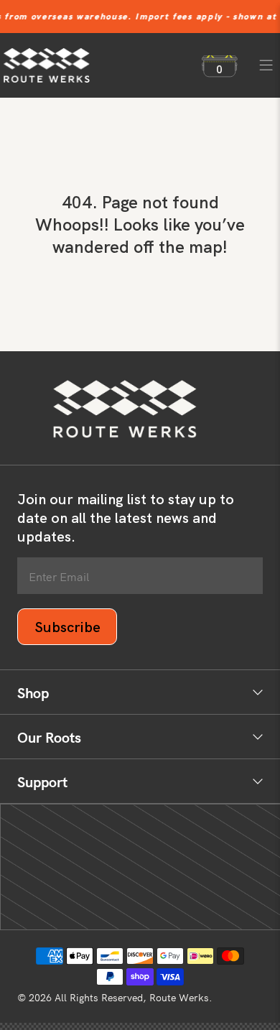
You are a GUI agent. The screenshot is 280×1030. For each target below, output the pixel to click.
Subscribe (67, 627)
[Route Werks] (95, 65)
